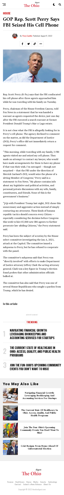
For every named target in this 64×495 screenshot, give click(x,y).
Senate (43, 482)
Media (35, 482)
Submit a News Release (32, 484)
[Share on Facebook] (22, 44)
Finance (10, 482)
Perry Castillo (27, 36)
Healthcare (19, 482)
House (28, 482)
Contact (18, 484)
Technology (52, 482)
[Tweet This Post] (28, 44)
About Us (47, 484)
